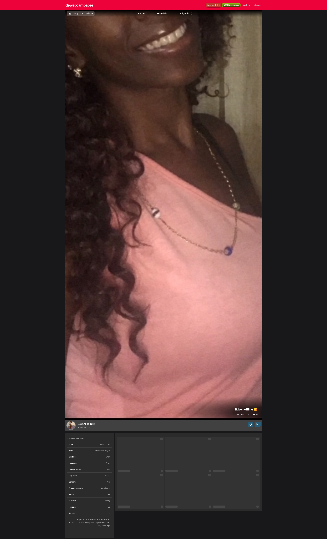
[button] (247, 5)
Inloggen (257, 5)
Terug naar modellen (83, 13)
